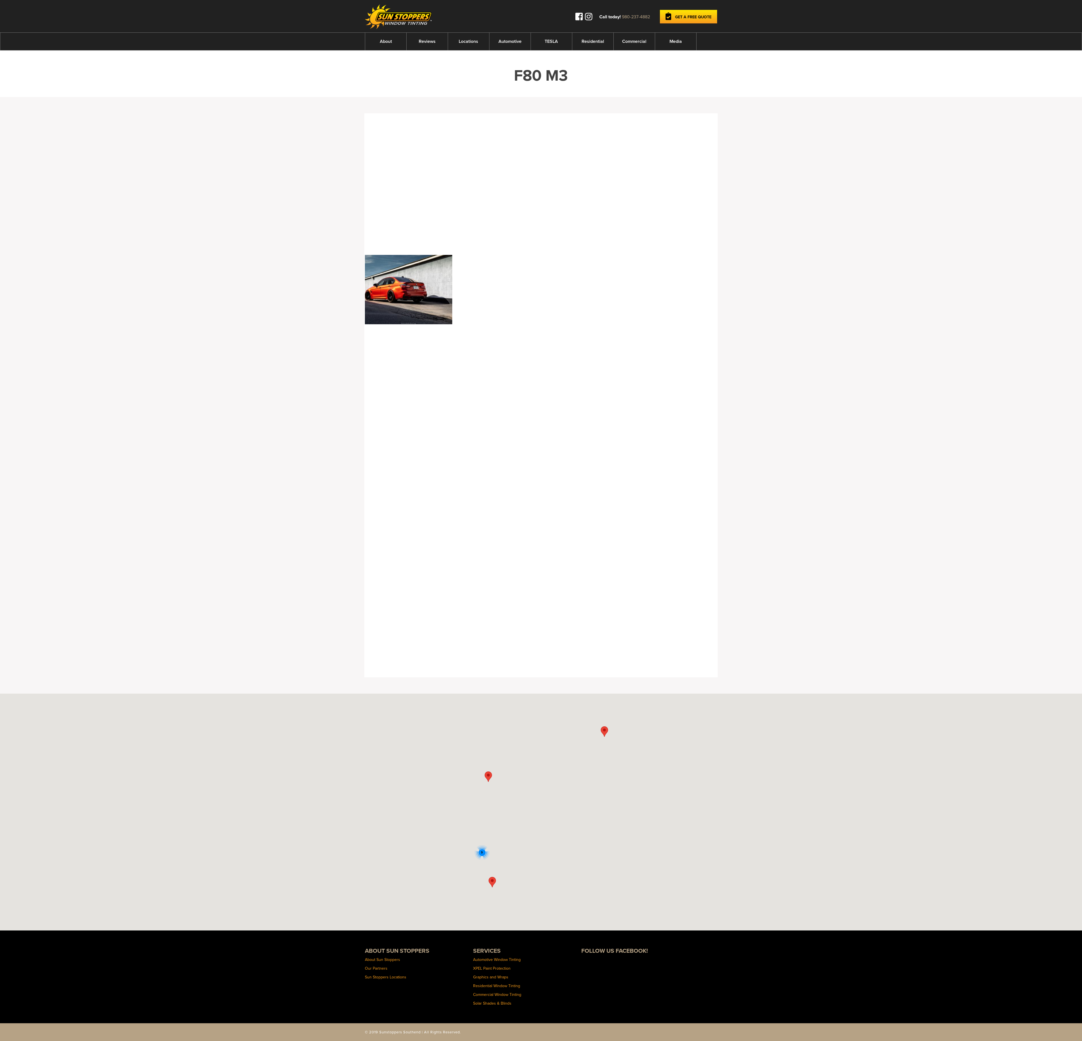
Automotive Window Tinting (497, 959)
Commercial (634, 41)
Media (675, 41)
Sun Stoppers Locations (385, 977)
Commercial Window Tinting (497, 994)
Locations (468, 41)
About (386, 41)
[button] (488, 776)
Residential (593, 41)
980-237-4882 (636, 17)
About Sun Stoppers (382, 959)
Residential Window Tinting (496, 986)
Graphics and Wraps (490, 977)
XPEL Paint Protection (492, 968)
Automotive (510, 41)
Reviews (427, 41)
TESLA (551, 41)
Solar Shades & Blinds (492, 1003)
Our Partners (376, 968)
